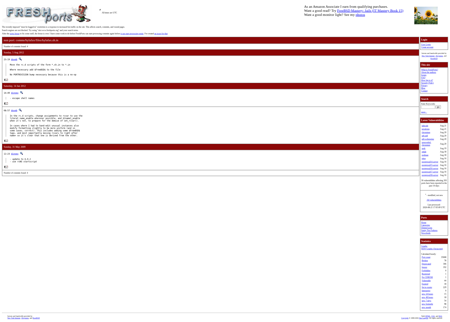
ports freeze (15, 33)
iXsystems (439, 56)
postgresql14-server (430, 162)
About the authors (428, 72)
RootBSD (434, 59)
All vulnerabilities (434, 200)
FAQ (423, 77)
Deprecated (426, 264)
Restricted (426, 274)
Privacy (424, 85)
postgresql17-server (430, 172)
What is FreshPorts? (429, 69)
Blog (423, 88)
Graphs (424, 246)
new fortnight (427, 304)
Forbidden (426, 270)
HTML (427, 316)
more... (424, 112)
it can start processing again (132, 33)
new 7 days (426, 300)
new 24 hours (427, 294)
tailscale (425, 125)
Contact (424, 91)
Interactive (426, 290)
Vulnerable (426, 280)
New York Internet (428, 56)
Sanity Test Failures (429, 230)
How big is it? (427, 80)
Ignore (424, 267)
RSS (440, 316)
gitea (424, 158)
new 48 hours (427, 297)
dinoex (14, 93)
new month (426, 307)
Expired (425, 284)
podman (425, 155)
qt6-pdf (425, 136)
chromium (426, 132)
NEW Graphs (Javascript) (432, 249)
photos (360, 15)
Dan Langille (423, 318)
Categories (425, 225)
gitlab (424, 152)
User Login (426, 44)
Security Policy (427, 83)
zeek (423, 148)
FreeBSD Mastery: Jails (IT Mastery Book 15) (370, 10)
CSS (433, 316)
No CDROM (427, 277)
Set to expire (427, 287)
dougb (14, 59)
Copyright (405, 318)
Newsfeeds (425, 233)
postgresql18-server (430, 175)
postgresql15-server (430, 165)
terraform (425, 129)
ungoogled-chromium (426, 143)
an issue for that (161, 33)
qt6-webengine (428, 139)
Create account (427, 47)
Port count (426, 257)
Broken (425, 260)
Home (423, 222)
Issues (423, 75)
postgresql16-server (430, 168)
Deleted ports (426, 228)
